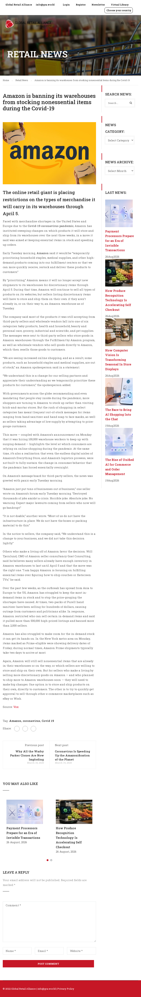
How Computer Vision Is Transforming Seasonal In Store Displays (118, 359)
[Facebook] (17, 728)
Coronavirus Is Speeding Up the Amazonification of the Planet (72, 755)
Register (81, 4)
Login (66, 4)
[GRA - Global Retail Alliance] (28, 26)
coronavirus (31, 721)
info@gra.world (45, 4)
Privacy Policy (65, 988)
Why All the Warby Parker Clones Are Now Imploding (27, 755)
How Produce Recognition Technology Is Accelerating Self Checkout (69, 837)
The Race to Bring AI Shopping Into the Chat (118, 414)
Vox (16, 707)
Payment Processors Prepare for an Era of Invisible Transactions (23, 832)
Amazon (15, 721)
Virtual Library (120, 4)
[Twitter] (25, 728)
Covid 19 (48, 721)
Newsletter (98, 4)
